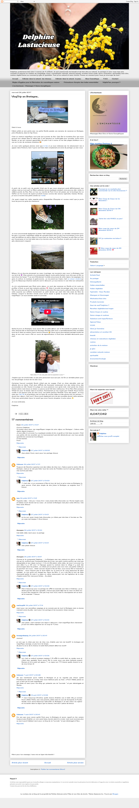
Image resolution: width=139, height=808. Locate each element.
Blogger (115, 794)
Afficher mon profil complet (108, 436)
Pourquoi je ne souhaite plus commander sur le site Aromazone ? (113, 190)
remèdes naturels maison (100, 352)
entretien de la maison (99, 345)
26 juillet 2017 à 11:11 (32, 464)
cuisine (93, 342)
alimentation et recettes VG (101, 332)
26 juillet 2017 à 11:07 (30, 425)
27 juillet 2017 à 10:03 (40, 586)
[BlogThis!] (22, 414)
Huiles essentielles (97, 285)
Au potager (94, 278)
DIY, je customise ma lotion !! (110, 238)
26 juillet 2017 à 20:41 (38, 635)
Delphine (25, 450)
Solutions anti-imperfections (101, 318)
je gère (92, 349)
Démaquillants (95, 282)
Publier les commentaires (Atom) (53, 769)
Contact (115, 79)
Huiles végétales (96, 288)
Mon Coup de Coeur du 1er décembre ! (109, 199)
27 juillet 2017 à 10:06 (40, 655)
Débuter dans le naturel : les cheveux (36, 79)
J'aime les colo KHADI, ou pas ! (111, 218)
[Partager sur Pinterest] (27, 414)
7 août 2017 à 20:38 (32, 675)
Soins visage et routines (99, 315)
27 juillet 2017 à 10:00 (40, 480)
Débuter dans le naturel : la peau (68, 79)
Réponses (22, 447)
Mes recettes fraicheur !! (101, 143)
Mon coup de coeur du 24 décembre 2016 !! (109, 229)
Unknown (20, 464)
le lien (45, 146)
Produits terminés (97, 302)
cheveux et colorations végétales (103, 339)
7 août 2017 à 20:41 (32, 714)
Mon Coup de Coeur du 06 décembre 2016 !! (110, 209)
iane (18, 498)
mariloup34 (21, 605)
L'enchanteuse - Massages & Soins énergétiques (31, 86)
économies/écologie (98, 359)
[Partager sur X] (23, 414)
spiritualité (94, 355)
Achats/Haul (95, 275)
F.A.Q (105, 79)
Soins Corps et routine (99, 312)
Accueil (15, 79)
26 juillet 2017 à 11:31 (28, 498)
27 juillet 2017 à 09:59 (40, 450)
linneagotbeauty (22, 635)
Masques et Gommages (99, 295)
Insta (43, 195)
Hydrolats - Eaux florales (100, 292)
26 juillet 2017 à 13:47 (33, 557)
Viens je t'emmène (97, 328)
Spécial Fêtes (95, 322)
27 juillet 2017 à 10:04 (40, 620)
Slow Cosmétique (92, 79)
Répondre (20, 443)
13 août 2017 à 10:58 (39, 695)
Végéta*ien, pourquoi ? (111, 82)
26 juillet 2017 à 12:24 (33, 530)
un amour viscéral (74, 279)
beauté (92, 335)
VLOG (92, 325)
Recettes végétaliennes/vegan (101, 308)
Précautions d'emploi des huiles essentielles (81, 82)
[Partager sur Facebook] (25, 414)
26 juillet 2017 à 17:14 (34, 605)
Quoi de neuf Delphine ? (99, 305)
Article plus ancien (75, 763)
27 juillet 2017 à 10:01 (40, 514)
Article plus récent (20, 763)
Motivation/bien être (98, 298)
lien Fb (21, 394)
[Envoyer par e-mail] (20, 414)
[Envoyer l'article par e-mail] (15, 413)
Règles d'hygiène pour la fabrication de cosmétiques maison (35, 82)
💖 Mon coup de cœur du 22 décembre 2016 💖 (110, 249)
